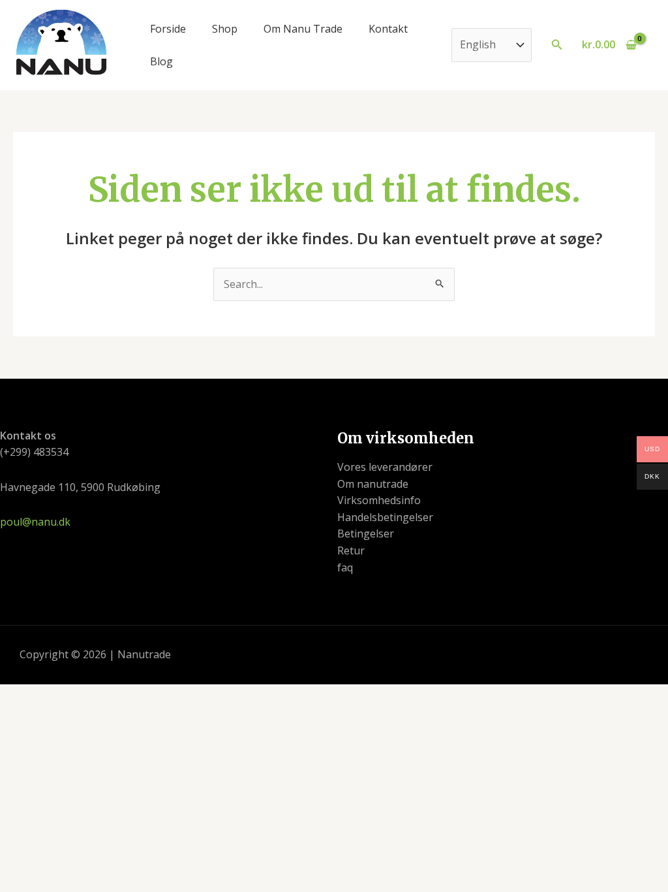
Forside (168, 29)
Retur (351, 550)
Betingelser (365, 533)
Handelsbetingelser (385, 517)
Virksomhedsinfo (379, 500)
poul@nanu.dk (35, 522)
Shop (224, 29)
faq (345, 567)
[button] (557, 45)
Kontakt (388, 29)
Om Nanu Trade (303, 29)
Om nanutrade (372, 484)
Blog (161, 61)
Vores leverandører (385, 467)
